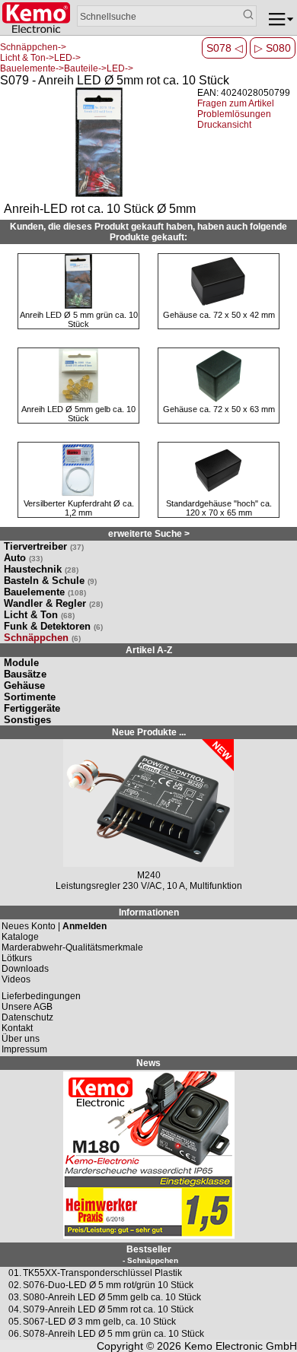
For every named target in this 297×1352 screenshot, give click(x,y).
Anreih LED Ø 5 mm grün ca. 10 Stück (79, 319)
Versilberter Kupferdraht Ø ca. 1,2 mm (79, 508)
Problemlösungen (234, 114)
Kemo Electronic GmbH (240, 1346)
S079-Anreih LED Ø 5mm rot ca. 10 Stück (108, 1309)
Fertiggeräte (32, 708)
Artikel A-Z (149, 650)
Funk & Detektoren (53, 626)
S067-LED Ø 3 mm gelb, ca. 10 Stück (99, 1321)
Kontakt (17, 1028)
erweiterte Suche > (149, 533)
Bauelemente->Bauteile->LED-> (66, 68)
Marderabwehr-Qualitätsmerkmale (72, 947)
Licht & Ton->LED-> (40, 57)
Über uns (21, 1038)
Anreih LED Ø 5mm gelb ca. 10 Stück (78, 414)
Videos (16, 979)
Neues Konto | (54, 926)
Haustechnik (41, 569)
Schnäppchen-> (33, 47)
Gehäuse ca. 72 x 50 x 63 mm (219, 409)
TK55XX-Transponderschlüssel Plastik (102, 1273)
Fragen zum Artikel (235, 103)
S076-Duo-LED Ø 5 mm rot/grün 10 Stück (108, 1285)
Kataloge (20, 936)
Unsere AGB (27, 1006)
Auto (23, 557)
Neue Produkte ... (149, 732)
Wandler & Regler (53, 603)
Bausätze (25, 674)
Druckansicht (224, 124)
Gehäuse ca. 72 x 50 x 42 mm (219, 314)
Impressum (24, 1049)
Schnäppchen (42, 637)
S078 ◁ (224, 48)
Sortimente (30, 697)
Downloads (25, 968)
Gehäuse (24, 685)
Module (21, 662)
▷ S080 (272, 48)
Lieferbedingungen (41, 996)
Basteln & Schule (50, 580)
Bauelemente (45, 592)
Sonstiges (27, 719)
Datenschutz (27, 1017)
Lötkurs (17, 958)
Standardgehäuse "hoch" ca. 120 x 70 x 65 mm (219, 508)
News (148, 1063)
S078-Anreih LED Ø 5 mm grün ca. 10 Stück (113, 1333)
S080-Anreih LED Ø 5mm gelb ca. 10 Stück (112, 1297)
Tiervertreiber (44, 546)
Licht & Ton (39, 614)
